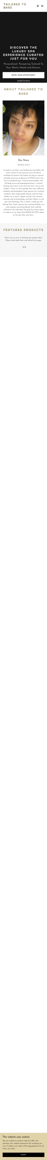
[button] (38, 6)
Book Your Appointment (23, 75)
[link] (17, 8)
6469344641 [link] (23, 81)
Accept (23, 1154)
